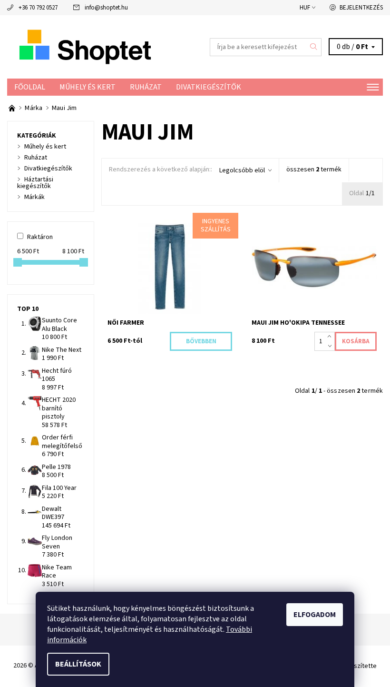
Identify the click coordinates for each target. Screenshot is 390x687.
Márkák (34, 197)
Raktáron (40, 237)
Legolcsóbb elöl (242, 170)
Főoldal (29, 87)
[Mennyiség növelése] (331, 336)
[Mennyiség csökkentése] (331, 346)
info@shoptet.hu (106, 7)
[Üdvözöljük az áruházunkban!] (13, 108)
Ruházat (146, 87)
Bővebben (201, 341)
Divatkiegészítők (208, 87)
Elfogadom (314, 614)
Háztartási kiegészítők (35, 183)
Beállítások (78, 664)
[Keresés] (314, 47)
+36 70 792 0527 (38, 7)
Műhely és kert (87, 87)
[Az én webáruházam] (101, 46)
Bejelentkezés (361, 7)
